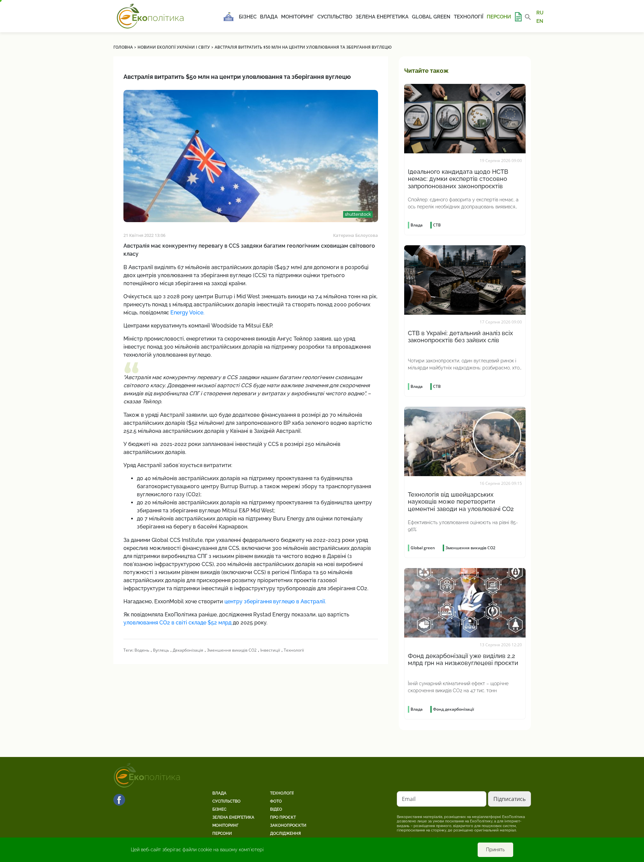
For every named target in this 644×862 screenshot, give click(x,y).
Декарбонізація (188, 650)
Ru (539, 13)
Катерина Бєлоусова (355, 235)
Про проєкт (283, 817)
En (539, 21)
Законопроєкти (288, 825)
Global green (431, 17)
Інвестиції (270, 650)
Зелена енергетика (382, 17)
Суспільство (334, 17)
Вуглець (161, 650)
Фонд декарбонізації (453, 709)
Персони (499, 17)
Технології (468, 17)
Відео (276, 809)
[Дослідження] (518, 16)
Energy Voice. (187, 312)
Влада (269, 17)
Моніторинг (297, 17)
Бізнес (248, 17)
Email (409, 799)
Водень (142, 650)
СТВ (437, 225)
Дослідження (285, 833)
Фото (276, 801)
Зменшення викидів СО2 (232, 650)
